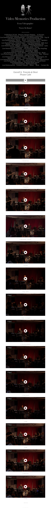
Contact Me (45, 65)
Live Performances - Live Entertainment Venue (24, 41)
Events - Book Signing (13, 44)
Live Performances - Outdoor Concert (15, 65)
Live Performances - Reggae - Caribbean (15, 46)
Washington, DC (41, 57)
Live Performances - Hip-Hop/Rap (35, 48)
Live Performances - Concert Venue (12, 59)
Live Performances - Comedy (12, 48)
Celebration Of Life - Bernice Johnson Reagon (19, 34)
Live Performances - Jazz (12, 61)
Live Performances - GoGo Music (15, 52)
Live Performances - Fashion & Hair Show (25, 55)
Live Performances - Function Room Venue (24, 62)
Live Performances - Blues (37, 52)
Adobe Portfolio (26, 507)
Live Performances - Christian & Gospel (24, 50)
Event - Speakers (41, 40)
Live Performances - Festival (32, 58)
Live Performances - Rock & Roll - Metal (24, 51)
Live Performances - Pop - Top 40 (37, 37)
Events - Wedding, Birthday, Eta (33, 44)
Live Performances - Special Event (37, 59)
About (32, 65)
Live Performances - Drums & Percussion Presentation (24, 36)
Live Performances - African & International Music (25, 39)
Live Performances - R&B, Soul (37, 43)
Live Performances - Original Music (13, 43)
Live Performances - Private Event (34, 61)
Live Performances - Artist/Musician (12, 37)
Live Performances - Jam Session (12, 54)
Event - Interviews (28, 40)
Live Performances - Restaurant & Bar (24, 64)
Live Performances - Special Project (14, 57)
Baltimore (11, 58)
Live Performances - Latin (39, 46)
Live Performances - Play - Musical (36, 54)
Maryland (31, 57)
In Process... (41, 34)
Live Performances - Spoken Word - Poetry (24, 47)
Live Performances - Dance (11, 40)
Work (37, 65)
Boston (18, 58)
